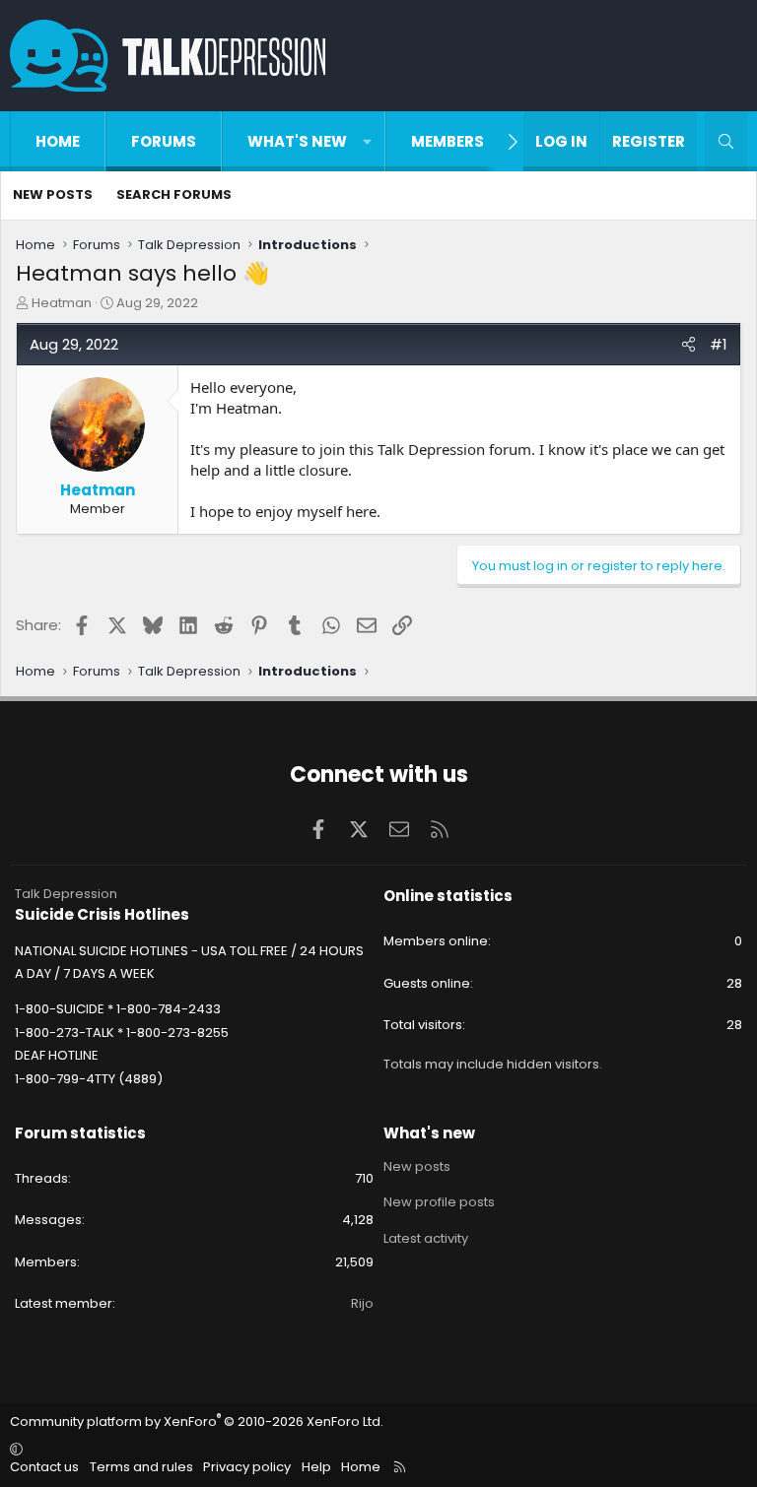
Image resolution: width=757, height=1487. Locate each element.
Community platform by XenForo (196, 1421)
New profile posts (439, 1202)
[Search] (726, 141)
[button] (367, 141)
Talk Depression (66, 893)
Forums (163, 141)
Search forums (174, 194)
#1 (718, 344)
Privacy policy (247, 1466)
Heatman (62, 302)
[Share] (688, 344)
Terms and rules (141, 1466)
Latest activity (425, 1238)
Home (57, 141)
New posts (53, 194)
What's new (297, 141)
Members (447, 141)
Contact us (44, 1466)
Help (316, 1466)
